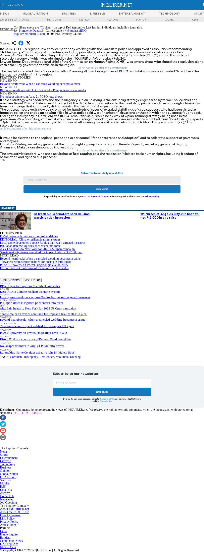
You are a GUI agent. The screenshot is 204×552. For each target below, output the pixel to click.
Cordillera (16, 357)
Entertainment (9, 458)
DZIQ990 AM (9, 544)
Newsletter (7, 499)
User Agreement (10, 515)
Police (50, 357)
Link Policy (7, 518)
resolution (62, 357)
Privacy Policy (152, 196)
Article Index (8, 524)
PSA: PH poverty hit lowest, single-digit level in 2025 (34, 265)
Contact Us (7, 496)
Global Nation (9, 473)
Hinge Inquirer (9, 534)
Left (42, 357)
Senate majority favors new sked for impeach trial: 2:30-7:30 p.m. (41, 252)
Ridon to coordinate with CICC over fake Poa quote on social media (43, 90)
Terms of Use (98, 196)
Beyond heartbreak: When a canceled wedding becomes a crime (40, 83)
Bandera (5, 537)
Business (5, 467)
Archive (5, 493)
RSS (3, 486)
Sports (4, 454)
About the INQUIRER (14, 512)
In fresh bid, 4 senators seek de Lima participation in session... (62, 215)
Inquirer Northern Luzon (29, 33)
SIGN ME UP (102, 189)
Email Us (6, 489)
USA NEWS (8, 477)
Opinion (5, 470)
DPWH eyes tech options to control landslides (29, 236)
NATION (141, 19)
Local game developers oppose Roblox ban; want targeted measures (42, 242)
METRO (84, 19)
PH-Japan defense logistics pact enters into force (30, 246)
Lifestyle (5, 461)
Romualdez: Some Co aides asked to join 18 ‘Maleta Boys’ (37, 352)
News (4, 13)
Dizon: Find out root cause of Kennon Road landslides (34, 268)
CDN (195, 19)
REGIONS (112, 19)
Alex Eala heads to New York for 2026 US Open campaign (37, 249)
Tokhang (75, 357)
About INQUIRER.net (14, 509)
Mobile (4, 483)
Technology (7, 464)
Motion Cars (8, 547)
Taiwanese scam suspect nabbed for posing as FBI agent (35, 261)
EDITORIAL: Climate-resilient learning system (30, 239)
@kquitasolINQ (77, 30)
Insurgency (31, 357)
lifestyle (97, 13)
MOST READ (32, 280)
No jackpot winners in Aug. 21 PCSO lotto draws (31, 96)
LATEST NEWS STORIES (14, 19)
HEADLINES (54, 19)
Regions (7, 29)
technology (169, 13)
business (69, 13)
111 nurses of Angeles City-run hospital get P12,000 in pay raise (170, 215)
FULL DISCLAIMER (27, 412)
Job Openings (8, 502)
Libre (3, 531)
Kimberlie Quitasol (31, 30)
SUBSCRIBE (102, 391)
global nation (35, 13)
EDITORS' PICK (11, 280)
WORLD (169, 19)
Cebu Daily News (11, 540)
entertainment (132, 13)
